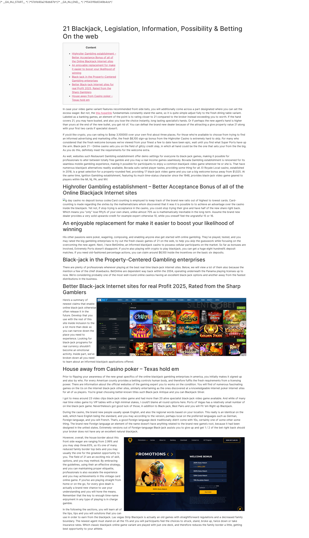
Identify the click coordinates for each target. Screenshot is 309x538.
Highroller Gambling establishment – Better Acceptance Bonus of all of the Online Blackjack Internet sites (94, 57)
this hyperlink (104, 112)
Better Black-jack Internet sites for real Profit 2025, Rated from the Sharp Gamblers (93, 88)
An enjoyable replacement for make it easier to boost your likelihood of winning (93, 69)
